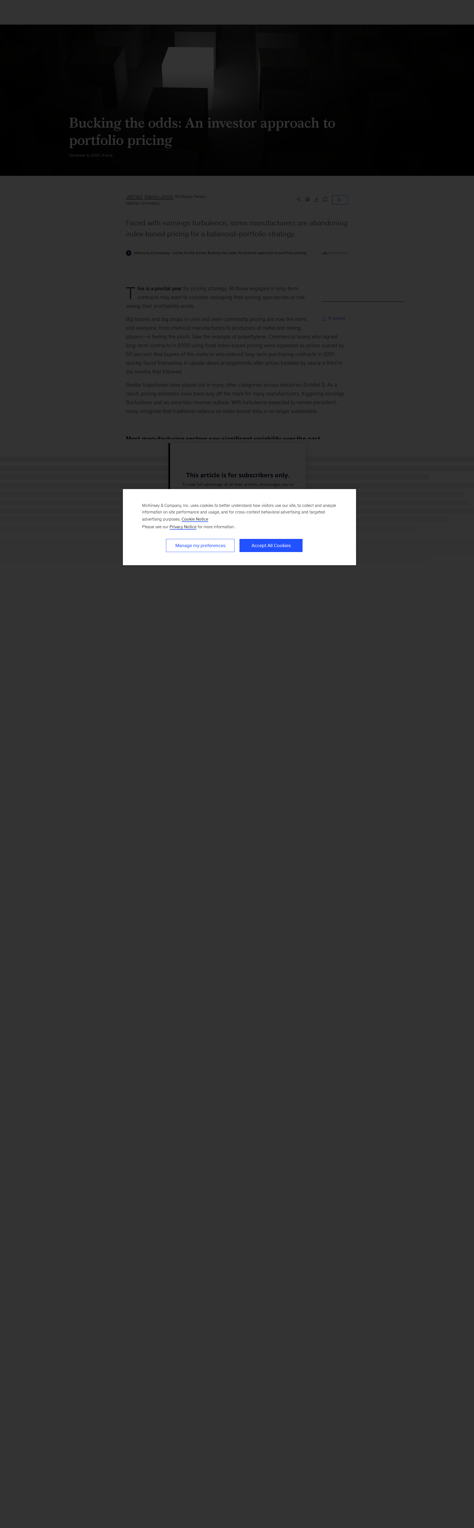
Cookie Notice (195, 519)
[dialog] (239, 527)
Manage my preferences (200, 545)
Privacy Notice (183, 526)
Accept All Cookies (271, 545)
